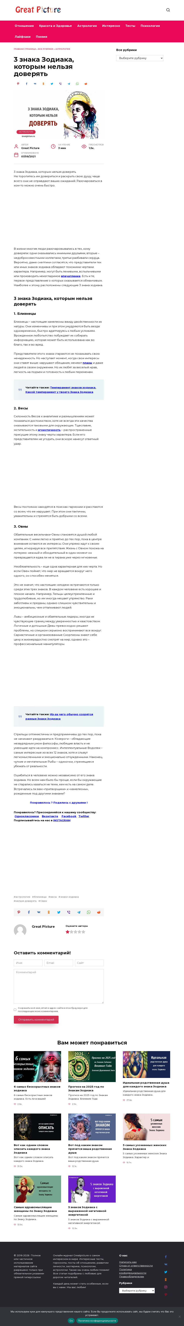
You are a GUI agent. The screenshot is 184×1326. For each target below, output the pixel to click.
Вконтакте (50, 816)
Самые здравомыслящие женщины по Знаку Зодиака (35, 1209)
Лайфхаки (23, 36)
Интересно (111, 26)
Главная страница (25, 49)
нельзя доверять (26, 900)
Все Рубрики (45, 49)
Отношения (24, 26)
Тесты (130, 26)
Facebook (69, 816)
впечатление (70, 276)
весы (53, 896)
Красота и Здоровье (55, 26)
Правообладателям (131, 1276)
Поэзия (41, 36)
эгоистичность (49, 430)
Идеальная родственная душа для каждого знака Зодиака (146, 1084)
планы (87, 362)
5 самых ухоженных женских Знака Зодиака (144, 1146)
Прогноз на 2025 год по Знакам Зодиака (86, 1088)
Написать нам (128, 1262)
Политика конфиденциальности (97, 1320)
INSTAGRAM (61, 820)
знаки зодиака (70, 896)
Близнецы (40, 896)
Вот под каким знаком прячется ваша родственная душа (90, 1148)
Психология (150, 26)
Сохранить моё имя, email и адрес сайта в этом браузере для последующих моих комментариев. (53, 1009)
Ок (71, 1320)
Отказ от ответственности (136, 1265)
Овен (43, 900)
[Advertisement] (59, 217)
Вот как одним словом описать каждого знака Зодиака (32, 1148)
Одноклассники (27, 816)
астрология (23, 896)
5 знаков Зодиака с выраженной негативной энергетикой (87, 1210)
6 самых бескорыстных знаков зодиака (37, 1088)
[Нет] (179, 1316)
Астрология (87, 26)
